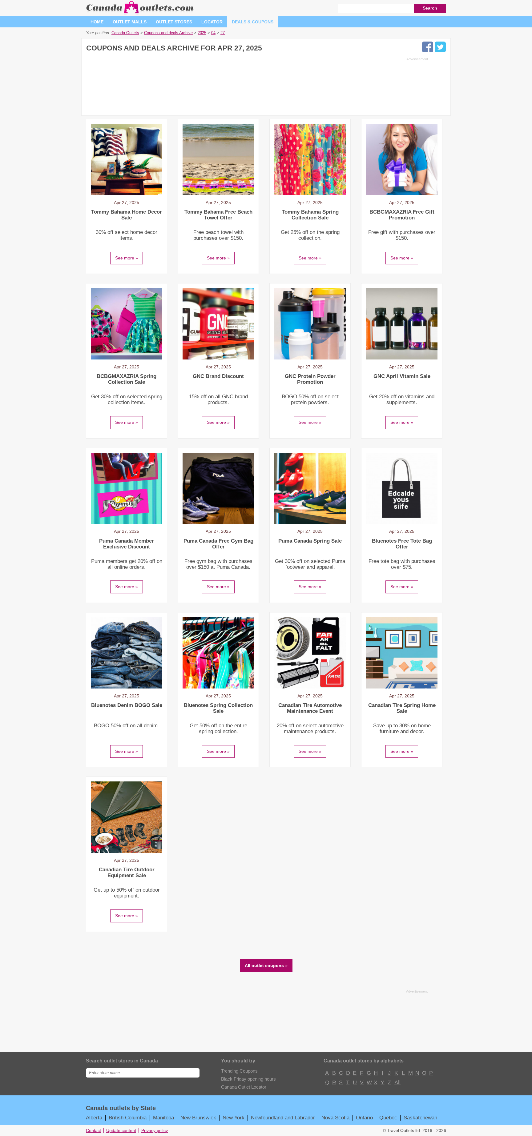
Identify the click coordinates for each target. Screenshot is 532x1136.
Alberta (94, 1117)
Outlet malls (130, 21)
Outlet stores (174, 21)
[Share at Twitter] (440, 47)
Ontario (364, 1117)
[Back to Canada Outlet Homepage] (140, 13)
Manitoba (163, 1117)
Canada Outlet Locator (243, 1087)
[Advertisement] (257, 85)
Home (97, 21)
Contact (93, 1130)
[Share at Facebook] (427, 47)
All (397, 1082)
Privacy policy (154, 1130)
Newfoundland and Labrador (283, 1117)
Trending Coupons (239, 1071)
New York (233, 1117)
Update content (121, 1130)
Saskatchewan (420, 1117)
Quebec (388, 1117)
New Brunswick (198, 1117)
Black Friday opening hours (248, 1079)
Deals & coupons (252, 21)
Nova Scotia (335, 1117)
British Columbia (128, 1117)
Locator (212, 21)
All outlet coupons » (266, 965)
